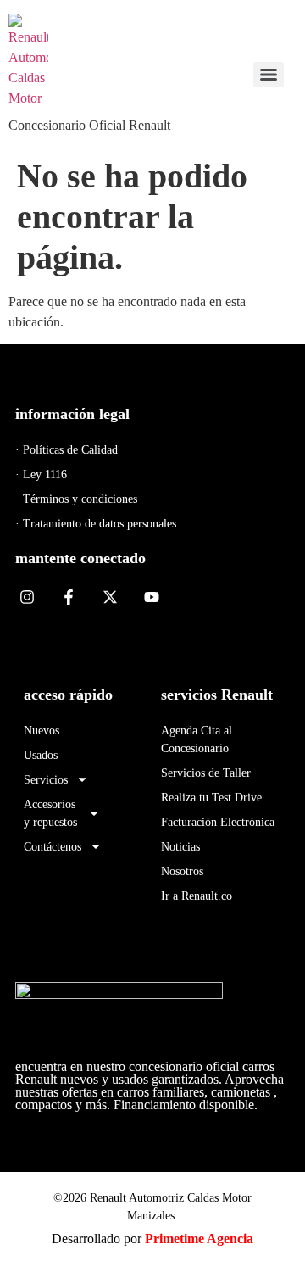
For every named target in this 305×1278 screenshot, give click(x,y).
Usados (41, 755)
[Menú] (268, 74)
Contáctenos (52, 846)
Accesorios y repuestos (50, 813)
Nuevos (41, 730)
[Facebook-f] (69, 597)
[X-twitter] (110, 597)
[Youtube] (151, 597)
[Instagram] (27, 597)
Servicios (46, 779)
